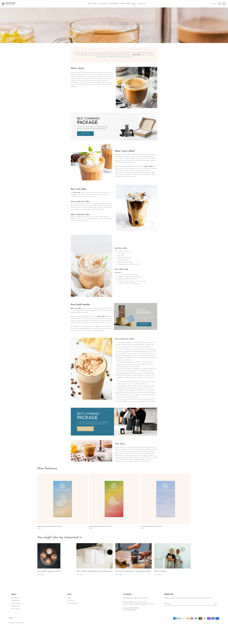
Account (213, 3)
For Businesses (113, 3)
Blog (134, 3)
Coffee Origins (125, 3)
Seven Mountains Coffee (18, 622)
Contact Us (141, 3)
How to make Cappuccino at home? (49, 571)
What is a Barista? (160, 571)
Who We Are (102, 3)
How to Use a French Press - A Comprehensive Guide (132, 571)
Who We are (15, 598)
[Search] (219, 4)
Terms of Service (16, 603)
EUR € (10, 618)
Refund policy (16, 606)
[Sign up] (215, 603)
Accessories (70, 600)
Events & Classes (72, 603)
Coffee (69, 598)
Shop (95, 3)
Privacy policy (16, 608)
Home (90, 3)
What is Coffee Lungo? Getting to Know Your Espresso (94, 571)
